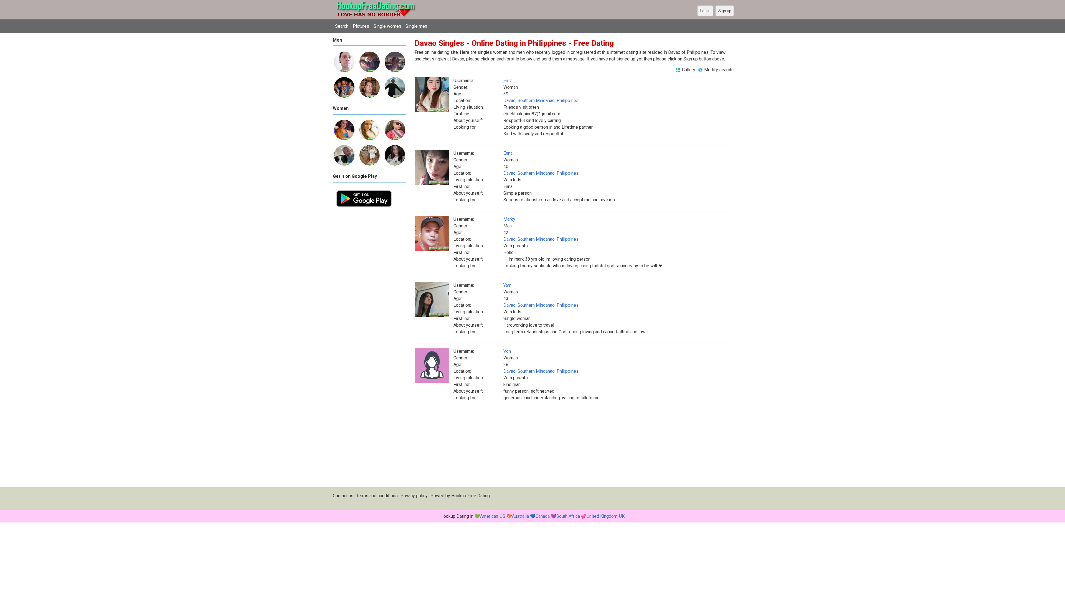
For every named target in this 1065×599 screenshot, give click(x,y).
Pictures (361, 26)
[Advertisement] (369, 294)
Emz (507, 80)
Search (341, 26)
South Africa (568, 516)
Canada (543, 516)
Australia (520, 516)
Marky (509, 219)
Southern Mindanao (536, 100)
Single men (416, 26)
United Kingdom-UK (606, 516)
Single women (387, 26)
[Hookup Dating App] (364, 189)
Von (507, 351)
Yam (507, 285)
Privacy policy (414, 495)
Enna (508, 153)
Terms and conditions (377, 495)
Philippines (568, 100)
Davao (509, 100)
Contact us (343, 495)
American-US (492, 516)
